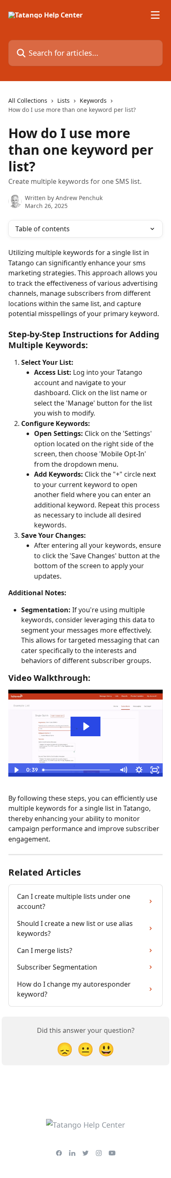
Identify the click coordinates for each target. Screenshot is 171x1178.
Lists (63, 100)
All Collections (27, 100)
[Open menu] (155, 15)
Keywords (93, 100)
